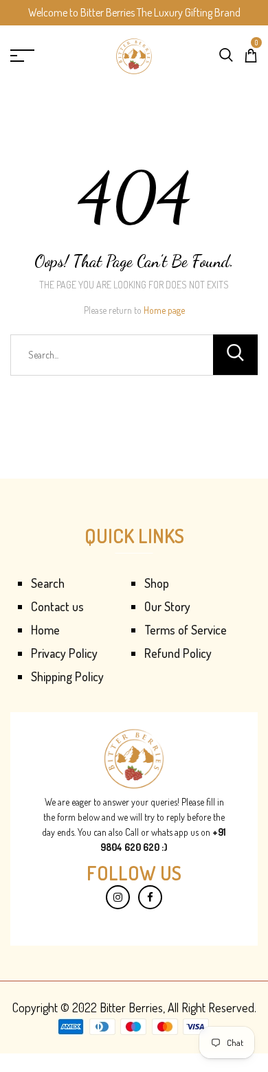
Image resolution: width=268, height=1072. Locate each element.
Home (45, 629)
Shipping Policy (67, 676)
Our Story (167, 606)
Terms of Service (185, 629)
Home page (164, 310)
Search (48, 583)
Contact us (57, 606)
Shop (156, 583)
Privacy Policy (64, 653)
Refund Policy (178, 653)
